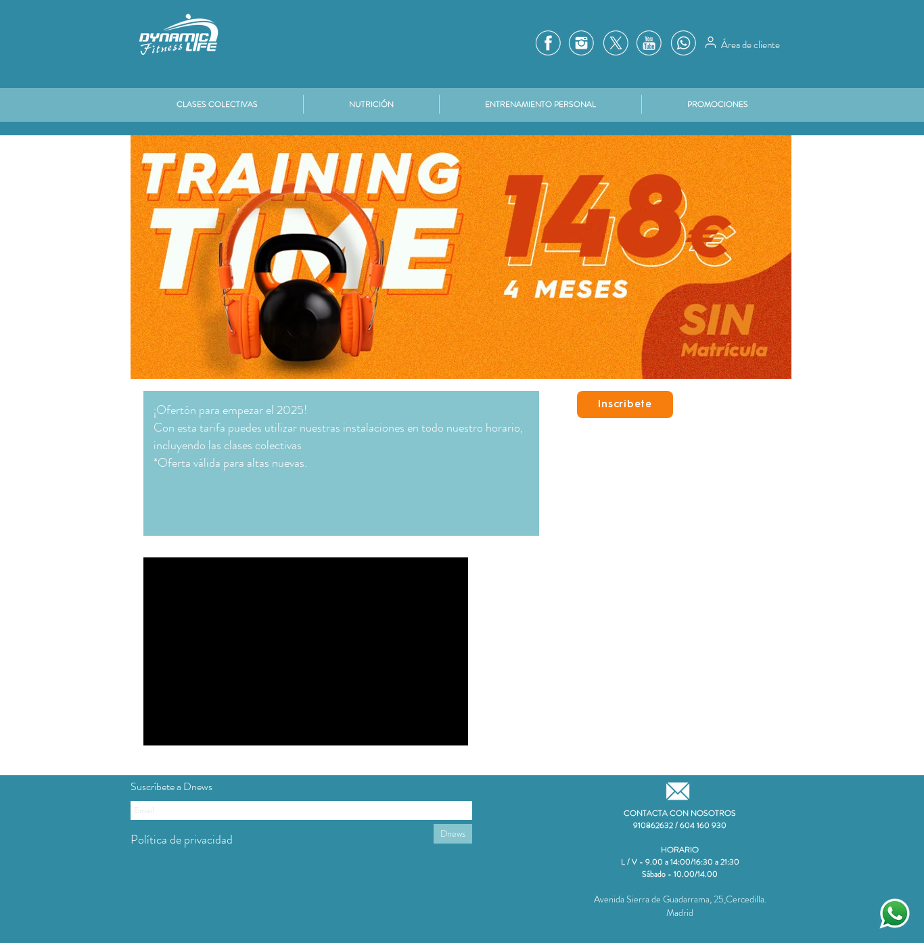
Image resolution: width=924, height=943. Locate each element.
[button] (717, 104)
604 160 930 (703, 825)
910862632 (653, 825)
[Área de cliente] (710, 41)
